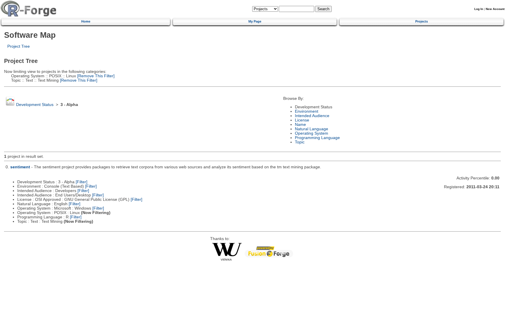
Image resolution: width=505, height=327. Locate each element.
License (302, 120)
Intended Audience (312, 116)
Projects (421, 21)
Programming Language (317, 138)
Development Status (34, 104)
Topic (300, 142)
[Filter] (81, 182)
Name (300, 124)
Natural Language (311, 129)
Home (85, 21)
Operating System (311, 133)
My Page (254, 21)
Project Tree (18, 46)
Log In (478, 9)
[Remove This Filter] (95, 76)
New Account (495, 9)
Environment (306, 111)
